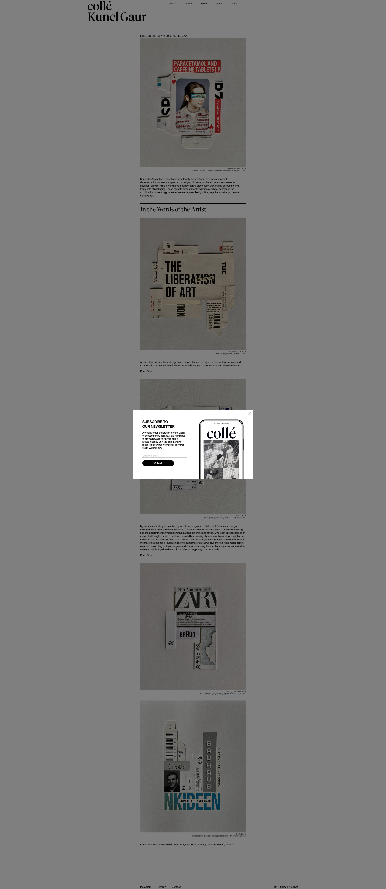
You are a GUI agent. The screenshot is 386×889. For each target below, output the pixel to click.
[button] (249, 414)
